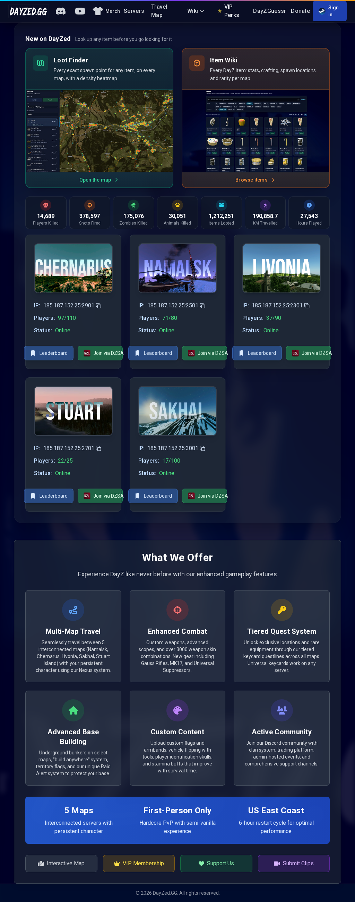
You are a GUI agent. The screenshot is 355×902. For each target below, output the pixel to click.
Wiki (192, 11)
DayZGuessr (269, 11)
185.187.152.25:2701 (68, 448)
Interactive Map (66, 863)
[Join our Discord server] (60, 11)
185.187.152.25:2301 (277, 305)
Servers (134, 11)
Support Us (220, 863)
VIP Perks (232, 10)
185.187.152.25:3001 (172, 448)
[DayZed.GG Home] (28, 11)
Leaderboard (54, 353)
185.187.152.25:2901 (68, 305)
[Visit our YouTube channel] (80, 11)
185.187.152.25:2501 (172, 305)
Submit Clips (298, 863)
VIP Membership (143, 863)
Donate (300, 11)
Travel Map (159, 10)
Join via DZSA (108, 353)
